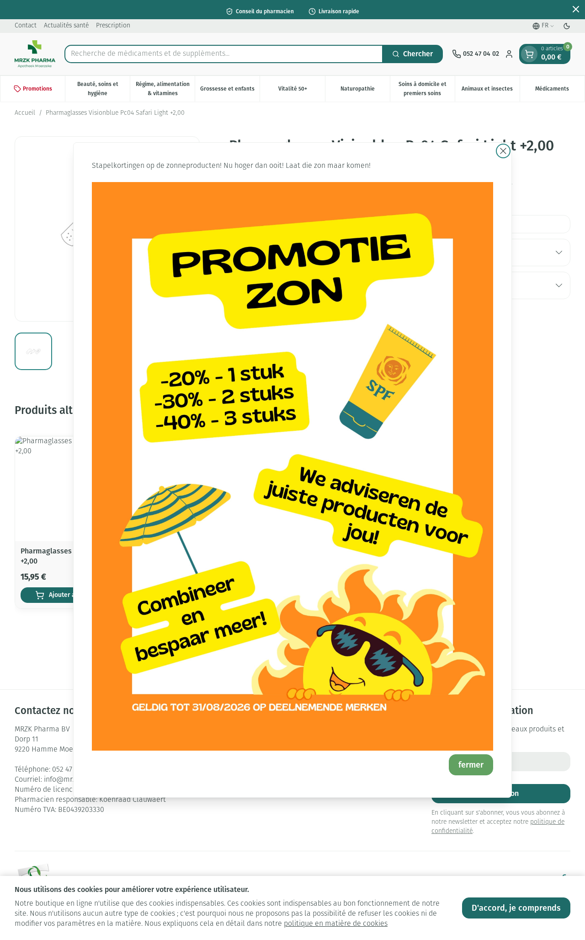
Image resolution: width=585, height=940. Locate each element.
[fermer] (503, 151)
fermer (471, 765)
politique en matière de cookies (336, 924)
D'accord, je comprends (516, 908)
